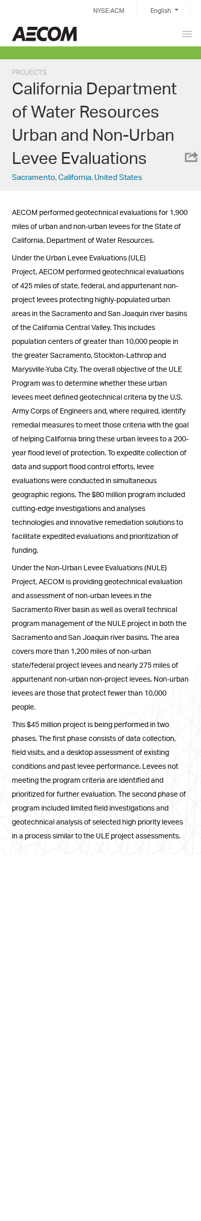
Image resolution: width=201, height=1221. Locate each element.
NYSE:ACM (108, 10)
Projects (29, 72)
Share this (190, 156)
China (44, 33)
